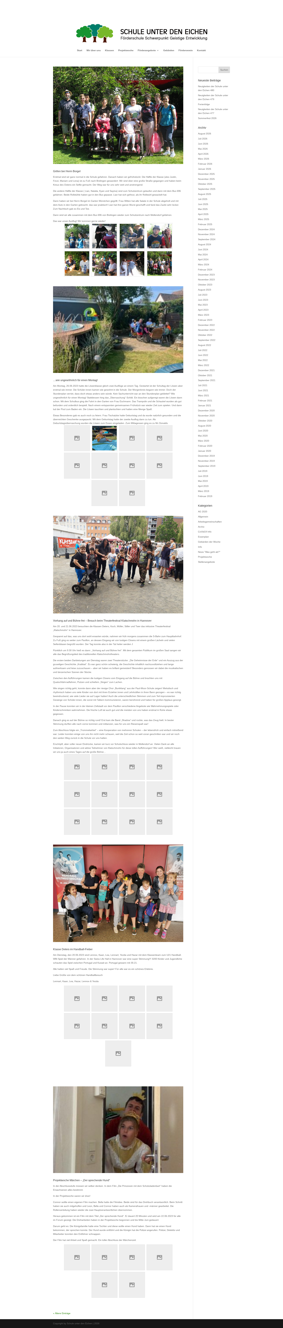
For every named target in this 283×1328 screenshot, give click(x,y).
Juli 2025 (202, 199)
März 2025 (203, 219)
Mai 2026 (203, 148)
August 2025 (204, 194)
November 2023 (206, 279)
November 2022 (206, 330)
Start (79, 50)
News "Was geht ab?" (209, 552)
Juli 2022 (202, 350)
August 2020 (204, 425)
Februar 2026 (205, 164)
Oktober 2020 (205, 420)
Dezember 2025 (206, 174)
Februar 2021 (205, 400)
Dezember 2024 (206, 229)
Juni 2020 (203, 430)
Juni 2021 (203, 390)
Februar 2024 (205, 269)
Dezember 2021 (206, 370)
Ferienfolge (204, 104)
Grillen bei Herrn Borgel (67, 171)
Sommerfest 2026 (207, 118)
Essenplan (203, 536)
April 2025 (203, 214)
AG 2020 (202, 511)
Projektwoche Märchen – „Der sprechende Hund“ (81, 1180)
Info (200, 547)
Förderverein (186, 50)
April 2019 (203, 486)
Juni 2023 (203, 300)
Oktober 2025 (205, 184)
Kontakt (201, 50)
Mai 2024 (203, 254)
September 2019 (206, 466)
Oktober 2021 (205, 375)
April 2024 (203, 259)
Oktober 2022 (205, 335)
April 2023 (203, 309)
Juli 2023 (202, 294)
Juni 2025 (203, 204)
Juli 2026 (202, 138)
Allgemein (203, 516)
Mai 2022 (203, 360)
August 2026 (204, 133)
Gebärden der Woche (209, 541)
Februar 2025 (205, 224)
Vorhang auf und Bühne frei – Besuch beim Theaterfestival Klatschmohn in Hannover (102, 620)
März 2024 (203, 264)
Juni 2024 (203, 249)
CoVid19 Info (204, 531)
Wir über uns (93, 50)
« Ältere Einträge (61, 1313)
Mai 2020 (203, 435)
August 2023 (204, 289)
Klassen (109, 50)
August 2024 (204, 244)
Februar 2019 (205, 496)
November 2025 (206, 179)
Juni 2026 (203, 143)
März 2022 (203, 365)
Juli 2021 (202, 385)
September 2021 (206, 380)
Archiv (201, 526)
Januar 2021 (204, 405)
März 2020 (203, 440)
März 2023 (203, 315)
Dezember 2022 (206, 325)
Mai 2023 (203, 304)
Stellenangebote (206, 562)
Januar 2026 (204, 169)
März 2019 (203, 491)
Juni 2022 (203, 355)
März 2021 (203, 395)
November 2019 (206, 461)
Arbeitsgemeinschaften (210, 521)
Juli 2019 (202, 471)
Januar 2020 (204, 451)
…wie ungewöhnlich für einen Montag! (75, 380)
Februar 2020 (205, 446)
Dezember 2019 (206, 455)
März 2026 (203, 158)
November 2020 (206, 415)
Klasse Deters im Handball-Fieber (73, 949)
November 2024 (206, 234)
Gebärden (168, 50)
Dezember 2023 (206, 274)
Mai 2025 (203, 209)
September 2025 (206, 189)
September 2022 (206, 340)
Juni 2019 (203, 476)
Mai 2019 (203, 481)
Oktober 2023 (205, 284)
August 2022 (204, 345)
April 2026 (203, 154)
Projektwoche (125, 50)
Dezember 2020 (206, 410)
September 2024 (206, 239)
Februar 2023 (205, 320)
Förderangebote (147, 50)
